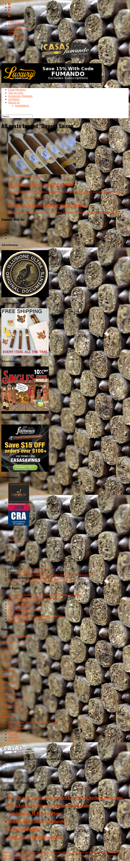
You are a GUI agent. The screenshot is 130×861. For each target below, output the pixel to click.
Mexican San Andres (27, 858)
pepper (44, 855)
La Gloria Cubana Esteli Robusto (50, 577)
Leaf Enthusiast (9, 676)
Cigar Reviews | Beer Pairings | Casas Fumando (33, 722)
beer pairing (26, 852)
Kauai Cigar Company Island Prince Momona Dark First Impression (56, 574)
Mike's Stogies (9, 682)
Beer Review (47, 852)
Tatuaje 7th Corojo (18, 622)
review (4, 858)
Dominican (93, 852)
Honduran (52, 855)
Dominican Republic (9, 855)
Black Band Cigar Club (14, 641)
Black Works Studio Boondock (24, 610)
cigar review (6, 852)
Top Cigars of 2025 (18, 613)
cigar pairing (37, 852)
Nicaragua (70, 852)
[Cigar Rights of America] (18, 524)
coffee (117, 852)
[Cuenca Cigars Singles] (25, 412)
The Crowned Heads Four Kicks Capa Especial (50, 581)
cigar (82, 852)
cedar (77, 852)
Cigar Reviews (16, 22)
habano (113, 855)
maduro (88, 855)
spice (86, 852)
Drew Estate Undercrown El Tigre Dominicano (33, 597)
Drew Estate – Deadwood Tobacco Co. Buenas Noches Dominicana (44, 594)
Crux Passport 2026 (18, 606)
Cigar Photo (7, 670)
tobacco (120, 855)
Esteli (20, 855)
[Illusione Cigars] (25, 296)
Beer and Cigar (59, 852)
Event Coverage (16, 728)
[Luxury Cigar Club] (51, 83)
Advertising (21, 37)
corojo (10, 858)
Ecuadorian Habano (106, 852)
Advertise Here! (16, 539)
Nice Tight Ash (9, 687)
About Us (13, 34)
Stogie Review (9, 693)
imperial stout (97, 855)
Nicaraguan (16, 852)
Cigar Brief (7, 647)
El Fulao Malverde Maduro (38, 568)
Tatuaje (70, 855)
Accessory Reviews (18, 28)
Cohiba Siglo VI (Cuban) (29, 571)
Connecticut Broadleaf (32, 855)
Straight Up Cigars (11, 704)
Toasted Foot (8, 716)
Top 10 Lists (14, 25)
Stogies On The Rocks (13, 699)
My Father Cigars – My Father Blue (27, 619)
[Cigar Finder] (18, 502)
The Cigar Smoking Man (14, 710)
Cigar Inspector (9, 659)
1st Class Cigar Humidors (15, 636)
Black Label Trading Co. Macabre (26, 603)
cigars (15, 858)
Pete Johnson (79, 855)
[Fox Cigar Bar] (25, 354)
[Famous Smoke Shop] (25, 470)
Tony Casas (14, 581)
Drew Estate (62, 855)
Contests (12, 31)
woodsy (106, 855)
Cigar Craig (7, 653)
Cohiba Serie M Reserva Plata (24, 600)
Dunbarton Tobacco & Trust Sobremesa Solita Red (35, 616)
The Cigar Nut (9, 664)
